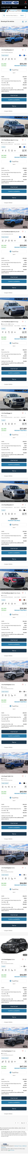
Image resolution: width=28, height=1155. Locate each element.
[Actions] (25, 50)
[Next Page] (18, 1123)
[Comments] (23, 151)
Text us (14, 106)
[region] (14, 83)
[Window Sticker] (26, 59)
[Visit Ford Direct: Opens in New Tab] (11, 1150)
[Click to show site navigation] (25, 7)
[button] (5, 7)
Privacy (20, 1146)
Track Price (15, 70)
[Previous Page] (15, 1123)
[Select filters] (23, 21)
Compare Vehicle (8, 111)
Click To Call (14, 95)
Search (22, 15)
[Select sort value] (25, 21)
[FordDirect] (5, 1144)
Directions (14, 7)
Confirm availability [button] (14, 100)
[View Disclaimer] (15, 59)
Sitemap (16, 1146)
